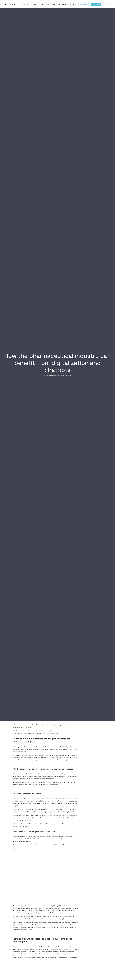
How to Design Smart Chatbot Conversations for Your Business (91, 767)
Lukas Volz (69, 375)
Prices (53, 4)
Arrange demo (96, 4)
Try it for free (84, 4)
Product (24, 4)
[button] (92, 730)
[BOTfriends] (11, 4)
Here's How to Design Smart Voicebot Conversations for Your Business (91, 741)
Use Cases (49, 375)
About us (71, 4)
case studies (45, 4)
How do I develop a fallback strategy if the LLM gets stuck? (90, 790)
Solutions (34, 4)
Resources (61, 4)
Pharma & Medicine (57, 375)
